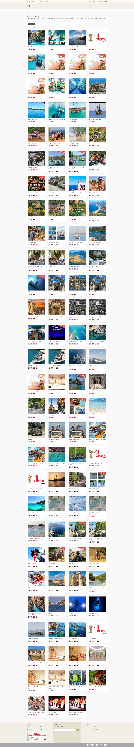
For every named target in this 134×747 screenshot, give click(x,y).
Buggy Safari (92, 167)
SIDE (83, 731)
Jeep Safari (91, 415)
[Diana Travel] (32, 6)
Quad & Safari (52, 563)
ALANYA (96, 726)
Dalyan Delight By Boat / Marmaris (56, 217)
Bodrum (43, 23)
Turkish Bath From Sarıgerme (75, 662)
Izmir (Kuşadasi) (52, 415)
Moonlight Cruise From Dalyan (96, 463)
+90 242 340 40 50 (32, 1)
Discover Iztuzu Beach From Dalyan (77, 266)
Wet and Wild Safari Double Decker (36, 712)
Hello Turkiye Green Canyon (75, 391)
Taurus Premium (31, 47)
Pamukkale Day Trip (73, 512)
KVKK (41, 731)
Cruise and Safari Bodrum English (96, 192)
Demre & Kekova (32, 242)
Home (74, 5)
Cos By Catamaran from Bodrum (76, 192)
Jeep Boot (71, 415)
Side (81, 23)
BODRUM (84, 728)
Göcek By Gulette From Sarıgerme (56, 365)
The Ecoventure (92, 638)
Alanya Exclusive (92, 47)
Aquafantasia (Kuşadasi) (54, 95)
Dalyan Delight (31, 217)
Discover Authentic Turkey (95, 242)
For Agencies (100, 1)
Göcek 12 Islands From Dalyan (75, 341)
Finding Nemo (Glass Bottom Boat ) (36, 341)
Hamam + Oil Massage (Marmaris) (35, 391)
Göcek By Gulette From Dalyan (35, 365)
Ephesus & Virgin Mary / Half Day (56, 292)
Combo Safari (52, 192)
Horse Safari (31, 415)
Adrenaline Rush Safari (53, 47)
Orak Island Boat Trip (33, 512)
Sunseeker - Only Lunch (74, 638)
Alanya (37, 23)
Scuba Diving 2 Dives (93, 613)
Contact (104, 5)
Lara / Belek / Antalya (67, 23)
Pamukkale (51, 512)
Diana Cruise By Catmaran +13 (76, 242)
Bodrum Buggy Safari (32, 143)
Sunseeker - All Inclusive (33, 638)
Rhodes (50, 587)
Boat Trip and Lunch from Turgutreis (57, 119)
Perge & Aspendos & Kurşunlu (75, 538)
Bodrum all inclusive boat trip (96, 119)
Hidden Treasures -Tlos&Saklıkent (96, 391)
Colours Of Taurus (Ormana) (34, 192)
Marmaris (76, 23)
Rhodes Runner (72, 587)
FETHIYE (96, 728)
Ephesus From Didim (73, 292)
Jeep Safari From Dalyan (54, 439)
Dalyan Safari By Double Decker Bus (77, 217)
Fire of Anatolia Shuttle (54, 341)
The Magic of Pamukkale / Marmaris (36, 662)
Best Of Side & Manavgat (94, 95)
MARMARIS (96, 729)
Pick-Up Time (92, 1)
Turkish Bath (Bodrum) (94, 662)
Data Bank (29, 731)
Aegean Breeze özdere (74, 47)
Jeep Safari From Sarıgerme (75, 439)
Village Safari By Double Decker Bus (97, 687)
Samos (50, 613)
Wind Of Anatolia (52, 712)
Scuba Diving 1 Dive (73, 613)
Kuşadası (59, 23)
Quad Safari (71, 563)
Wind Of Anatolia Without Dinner (76, 712)
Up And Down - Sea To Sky (75, 687)
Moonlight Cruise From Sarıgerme (35, 488)
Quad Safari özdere (93, 563)
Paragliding (51, 538)
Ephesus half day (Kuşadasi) (34, 316)
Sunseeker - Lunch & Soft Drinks (56, 638)
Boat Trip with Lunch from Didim (76, 119)
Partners (91, 5)
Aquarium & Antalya (73, 95)
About (79, 5)
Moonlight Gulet (52, 488)
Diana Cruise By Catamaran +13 (56, 242)
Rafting (29, 587)
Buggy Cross (92, 143)
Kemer (53, 23)
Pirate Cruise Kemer (32, 563)
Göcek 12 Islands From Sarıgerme (96, 341)
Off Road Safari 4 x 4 (73, 488)
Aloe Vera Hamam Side (94, 71)
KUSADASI (84, 729)
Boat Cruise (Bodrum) (33, 119)
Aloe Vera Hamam (53, 71)
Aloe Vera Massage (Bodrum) (34, 95)
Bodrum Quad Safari (73, 143)
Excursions (97, 5)
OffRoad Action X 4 (93, 488)
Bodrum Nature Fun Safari (54, 143)
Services (85, 5)
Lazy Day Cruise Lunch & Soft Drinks (57, 463)
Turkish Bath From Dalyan (54, 662)
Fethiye (48, 23)
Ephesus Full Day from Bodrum (96, 292)
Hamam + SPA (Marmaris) (54, 391)
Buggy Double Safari (32, 167)
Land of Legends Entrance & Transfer (97, 439)
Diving (29, 292)
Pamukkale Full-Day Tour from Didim (36, 538)
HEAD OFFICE (85, 726)
